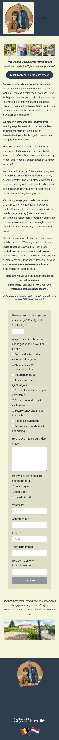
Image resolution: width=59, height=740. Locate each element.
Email (15, 532)
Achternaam (19, 518)
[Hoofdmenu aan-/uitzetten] (52, 18)
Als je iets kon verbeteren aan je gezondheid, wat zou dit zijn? (28, 344)
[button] (29, 75)
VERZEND (29, 580)
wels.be (41, 18)
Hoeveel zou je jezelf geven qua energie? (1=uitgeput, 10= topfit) (29, 320)
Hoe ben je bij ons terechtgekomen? (23, 563)
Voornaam (18, 504)
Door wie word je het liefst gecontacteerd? (27, 478)
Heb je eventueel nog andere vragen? (29, 441)
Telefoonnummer (22, 546)
